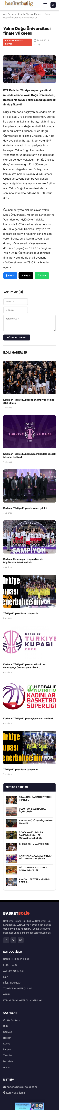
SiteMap (7, 1031)
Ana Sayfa (8, 14)
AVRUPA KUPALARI (13, 970)
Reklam (7, 1037)
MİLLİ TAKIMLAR (12, 982)
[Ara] (53, 5)
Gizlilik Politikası (11, 1020)
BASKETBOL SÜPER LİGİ (16, 959)
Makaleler (8, 1061)
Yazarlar (7, 1055)
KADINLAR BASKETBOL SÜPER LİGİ (22, 1000)
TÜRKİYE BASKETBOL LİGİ (17, 988)
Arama (6, 1067)
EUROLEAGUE (10, 965)
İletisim (7, 1049)
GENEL (7, 994)
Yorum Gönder (18, 337)
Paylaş (11, 275)
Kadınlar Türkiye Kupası (29, 14)
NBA (5, 976)
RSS (5, 1025)
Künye (6, 1043)
